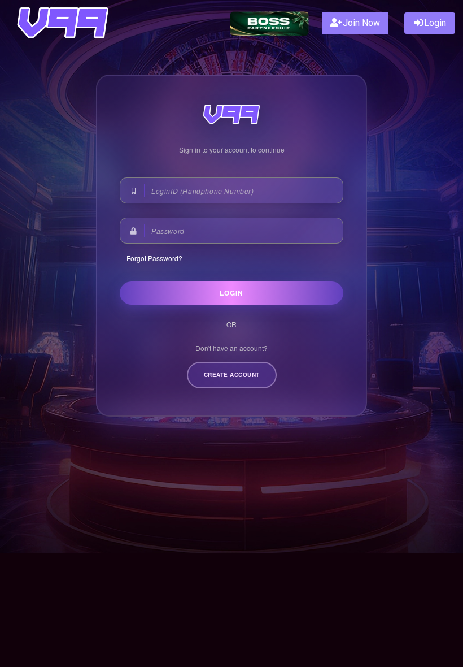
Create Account (232, 375)
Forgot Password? (154, 258)
